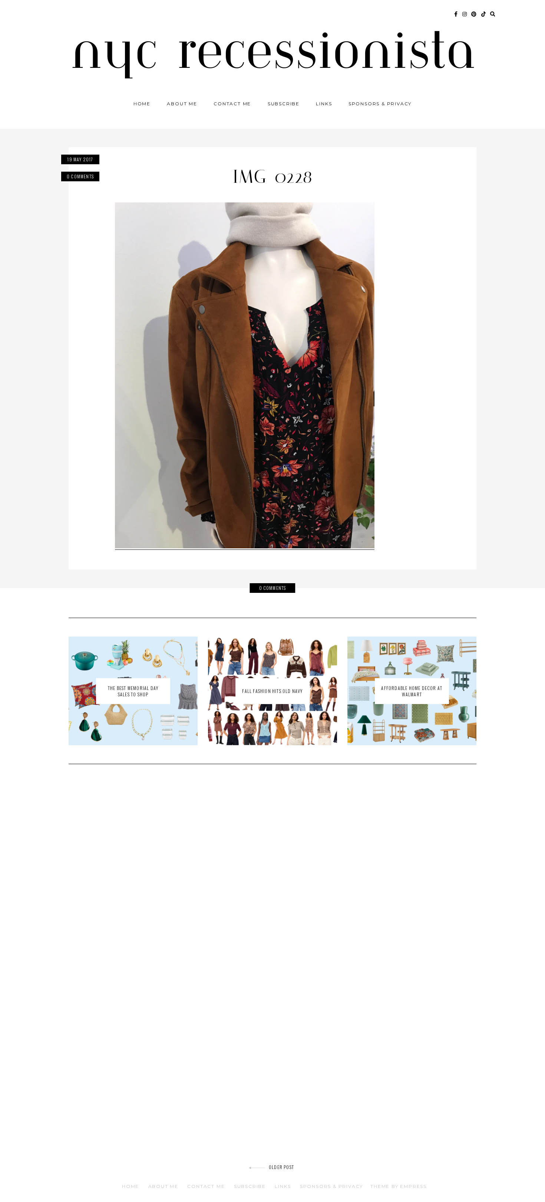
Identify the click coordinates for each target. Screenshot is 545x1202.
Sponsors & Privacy (380, 103)
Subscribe (284, 103)
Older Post (281, 1167)
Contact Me (232, 103)
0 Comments (80, 176)
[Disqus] (272, 875)
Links (324, 103)
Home (142, 103)
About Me (182, 103)
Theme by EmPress (398, 1186)
